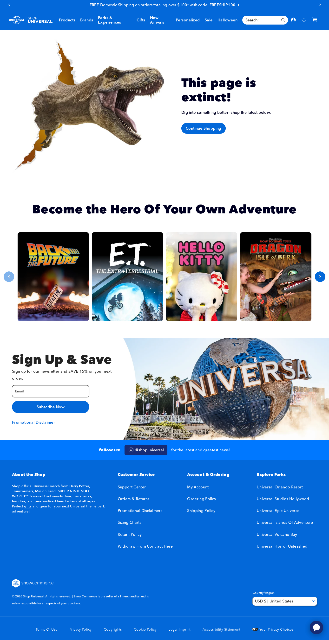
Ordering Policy (201, 498)
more (37, 496)
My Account (198, 487)
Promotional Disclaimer (33, 422)
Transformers (22, 491)
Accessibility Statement (221, 629)
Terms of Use (47, 629)
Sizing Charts (129, 522)
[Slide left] (9, 276)
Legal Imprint (179, 629)
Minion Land (45, 491)
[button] (86, 20)
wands (57, 496)
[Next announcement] (320, 4)
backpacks (82, 496)
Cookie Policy (145, 629)
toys (68, 496)
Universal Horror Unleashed (282, 546)
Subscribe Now (51, 406)
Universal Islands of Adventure (285, 522)
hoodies (18, 501)
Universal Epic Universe (278, 510)
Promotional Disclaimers (140, 510)
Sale (180, 4)
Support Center (132, 487)
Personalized (188, 20)
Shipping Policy (201, 510)
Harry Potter (79, 486)
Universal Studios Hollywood (283, 498)
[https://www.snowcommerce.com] (33, 583)
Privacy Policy (81, 629)
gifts (27, 506)
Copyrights (113, 629)
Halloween (227, 20)
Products (67, 20)
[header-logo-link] (30, 20)
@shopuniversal (149, 450)
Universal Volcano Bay (277, 534)
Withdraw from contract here (145, 546)
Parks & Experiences (109, 20)
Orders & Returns (134, 498)
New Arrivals (157, 20)
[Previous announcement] (9, 4)
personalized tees (49, 501)
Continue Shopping (203, 128)
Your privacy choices (275, 629)
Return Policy (130, 534)
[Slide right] (320, 276)
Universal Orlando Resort (280, 487)
